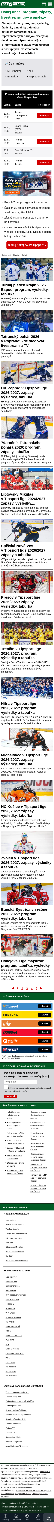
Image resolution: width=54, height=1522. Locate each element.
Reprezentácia (37, 76)
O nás (4, 1503)
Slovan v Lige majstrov (15, 1225)
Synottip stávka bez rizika (16, 1419)
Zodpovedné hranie (23, 1494)
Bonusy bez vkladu (13, 1437)
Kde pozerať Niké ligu (14, 1247)
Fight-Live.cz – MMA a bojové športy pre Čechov (38, 1178)
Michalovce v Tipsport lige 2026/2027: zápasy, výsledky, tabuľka (24, 759)
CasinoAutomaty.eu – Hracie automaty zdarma (39, 1115)
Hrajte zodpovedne (17, 1468)
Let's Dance (10, 1362)
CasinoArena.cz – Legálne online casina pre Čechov (38, 1157)
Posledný (41, 988)
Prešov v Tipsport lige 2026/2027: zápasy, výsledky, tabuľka (20, 601)
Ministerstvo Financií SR (25, 1490)
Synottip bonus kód (13, 1424)
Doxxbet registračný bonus (16, 1410)
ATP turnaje (10, 1308)
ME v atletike (11, 1371)
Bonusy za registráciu (14, 1442)
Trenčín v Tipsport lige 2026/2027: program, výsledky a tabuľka (21, 653)
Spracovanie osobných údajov (36, 1507)
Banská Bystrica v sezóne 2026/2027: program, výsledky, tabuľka (24, 914)
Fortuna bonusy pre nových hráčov (20, 1401)
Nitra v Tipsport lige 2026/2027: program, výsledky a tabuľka (19, 708)
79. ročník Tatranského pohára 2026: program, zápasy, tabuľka (21, 447)
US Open (9, 1256)
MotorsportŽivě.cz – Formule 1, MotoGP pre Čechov (38, 1188)
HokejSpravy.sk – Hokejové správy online (14, 1115)
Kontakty (12, 1503)
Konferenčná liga (13, 1286)
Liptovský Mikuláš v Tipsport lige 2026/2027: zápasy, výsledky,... (24, 498)
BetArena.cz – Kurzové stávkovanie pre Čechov (38, 1167)
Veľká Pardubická (13, 1326)
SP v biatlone (11, 1290)
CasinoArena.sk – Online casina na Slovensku (37, 1126)
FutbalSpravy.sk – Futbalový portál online (14, 1126)
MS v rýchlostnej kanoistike (17, 1260)
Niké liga (9, 1242)
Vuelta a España (12, 1229)
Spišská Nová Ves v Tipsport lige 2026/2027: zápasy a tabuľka (24, 550)
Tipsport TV (10, 1433)
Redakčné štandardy (27, 1503)
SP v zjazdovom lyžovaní (16, 1295)
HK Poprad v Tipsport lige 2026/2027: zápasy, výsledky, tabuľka (24, 392)
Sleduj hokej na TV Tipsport (26, 245)
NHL (31, 70)
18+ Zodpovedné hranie (12, 1510)
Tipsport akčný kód (13, 1397)
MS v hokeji (14, 70)
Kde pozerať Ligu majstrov (16, 1233)
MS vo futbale (11, 1376)
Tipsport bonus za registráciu (17, 1392)
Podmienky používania (11, 1507)
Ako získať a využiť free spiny (17, 1446)
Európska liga (11, 1281)
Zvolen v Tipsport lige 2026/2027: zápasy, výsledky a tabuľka (26, 862)
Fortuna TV (10, 1428)
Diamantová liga (12, 1299)
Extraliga (12, 76)
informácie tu (45, 1472)
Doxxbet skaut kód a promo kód (18, 1415)
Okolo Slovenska (12, 1349)
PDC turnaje (11, 1340)
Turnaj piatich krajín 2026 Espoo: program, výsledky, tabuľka (25, 289)
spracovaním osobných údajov (31, 1088)
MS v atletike (11, 1367)
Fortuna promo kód (13, 1406)
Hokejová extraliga (13, 1317)
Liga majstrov (11, 1220)
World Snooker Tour (14, 1335)
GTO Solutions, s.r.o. (35, 1510)
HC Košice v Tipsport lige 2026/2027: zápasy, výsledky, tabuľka (23, 811)
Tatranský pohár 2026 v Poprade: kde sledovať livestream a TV (23, 341)
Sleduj (43, 115)
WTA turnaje (10, 1313)
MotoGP (9, 1331)
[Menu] (50, 3)
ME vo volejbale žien (14, 1238)
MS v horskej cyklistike (15, 1251)
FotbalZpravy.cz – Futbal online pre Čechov (37, 1136)
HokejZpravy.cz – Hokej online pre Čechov (37, 1146)
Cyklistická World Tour (15, 1353)
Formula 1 (10, 1304)
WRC (8, 1358)
